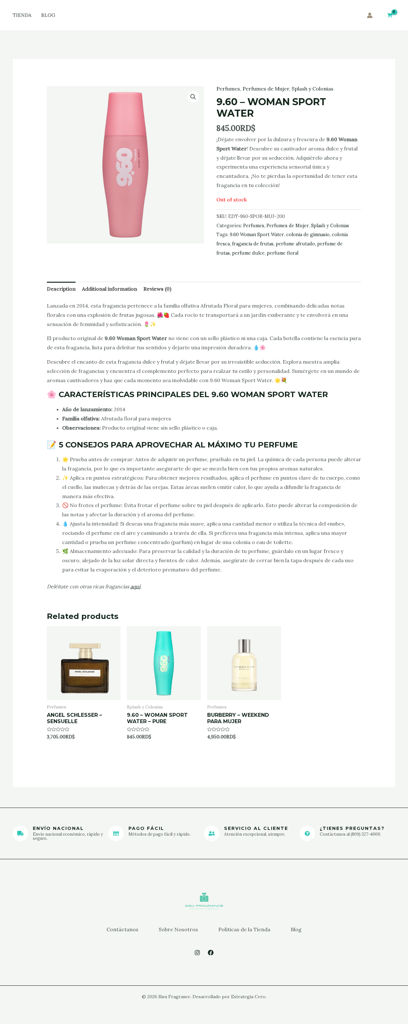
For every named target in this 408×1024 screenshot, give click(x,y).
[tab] (61, 289)
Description (61, 289)
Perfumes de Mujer (266, 88)
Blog (48, 15)
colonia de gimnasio (308, 234)
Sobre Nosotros (178, 929)
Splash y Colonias (312, 88)
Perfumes (228, 88)
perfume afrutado (295, 244)
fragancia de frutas (252, 244)
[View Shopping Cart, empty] (389, 15)
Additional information (109, 289)
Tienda (22, 15)
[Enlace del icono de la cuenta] (370, 15)
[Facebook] (211, 952)
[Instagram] (197, 952)
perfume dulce (248, 253)
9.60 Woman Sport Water (257, 234)
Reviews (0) (157, 289)
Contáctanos (122, 929)
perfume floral (282, 253)
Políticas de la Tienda (244, 929)
